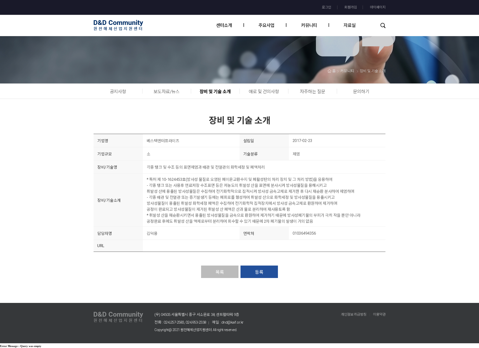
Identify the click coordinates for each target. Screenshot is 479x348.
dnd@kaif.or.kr (232, 322)
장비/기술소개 (109, 200)
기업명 (102, 141)
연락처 (248, 233)
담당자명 (104, 233)
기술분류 (250, 154)
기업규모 (104, 154)
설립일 (248, 141)
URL (100, 245)
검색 (381, 25)
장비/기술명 (107, 167)
